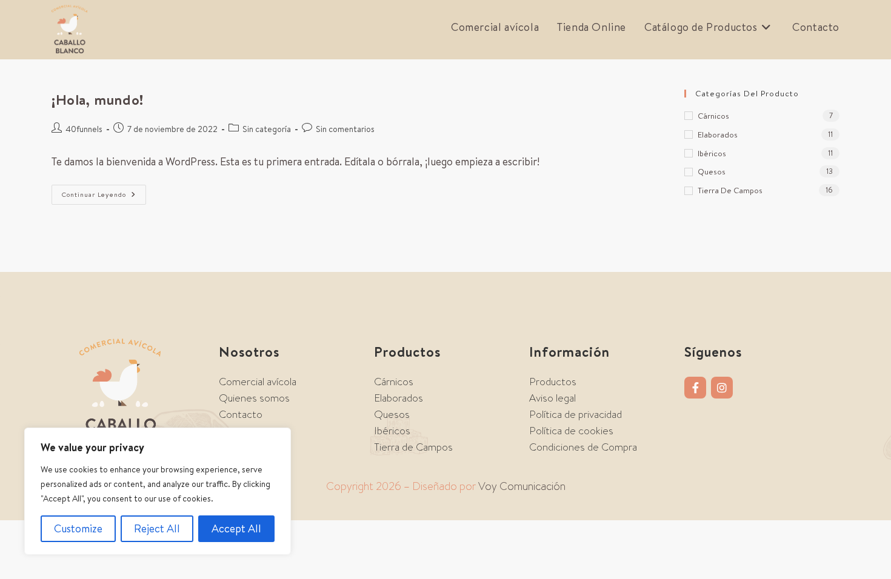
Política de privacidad (575, 414)
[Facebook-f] (695, 388)
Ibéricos (712, 153)
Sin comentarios (345, 129)
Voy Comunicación (522, 486)
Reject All (157, 528)
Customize (78, 528)
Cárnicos (713, 115)
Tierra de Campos (730, 190)
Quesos (712, 171)
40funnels (83, 129)
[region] (157, 491)
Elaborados (718, 134)
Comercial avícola (257, 381)
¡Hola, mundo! (98, 99)
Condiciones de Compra (583, 447)
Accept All (236, 528)
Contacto (240, 414)
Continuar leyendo (104, 192)
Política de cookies (571, 430)
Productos (552, 381)
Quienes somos (254, 398)
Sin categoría (266, 129)
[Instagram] (722, 388)
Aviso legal (552, 398)
